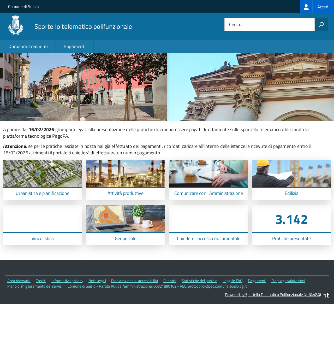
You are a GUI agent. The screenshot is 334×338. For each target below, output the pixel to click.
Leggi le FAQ (233, 281)
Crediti (41, 281)
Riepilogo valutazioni (288, 281)
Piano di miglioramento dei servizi (34, 286)
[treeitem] (317, 6)
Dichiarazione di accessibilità (134, 281)
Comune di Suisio (23, 6)
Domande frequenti (28, 46)
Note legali (97, 281)
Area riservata (19, 281)
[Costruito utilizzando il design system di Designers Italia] (326, 296)
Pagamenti (75, 46)
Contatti (169, 281)
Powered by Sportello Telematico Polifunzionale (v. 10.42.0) (273, 295)
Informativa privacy (67, 281)
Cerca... (236, 24)
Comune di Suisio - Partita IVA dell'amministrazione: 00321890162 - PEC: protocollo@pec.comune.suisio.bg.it (157, 286)
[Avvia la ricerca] (321, 24)
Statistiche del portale (199, 281)
